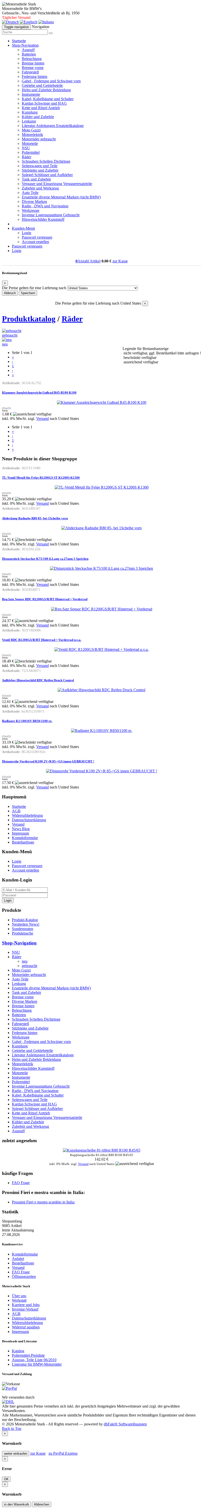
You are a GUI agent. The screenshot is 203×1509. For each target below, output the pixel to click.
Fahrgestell (30, 72)
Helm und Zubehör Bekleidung (46, 90)
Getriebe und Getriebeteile (42, 85)
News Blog (21, 829)
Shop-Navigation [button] (25, 45)
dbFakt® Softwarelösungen (125, 1424)
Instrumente (31, 94)
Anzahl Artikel (88, 261)
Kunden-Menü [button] (23, 228)
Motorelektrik (32, 134)
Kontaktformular (25, 838)
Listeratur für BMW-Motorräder (37, 1364)
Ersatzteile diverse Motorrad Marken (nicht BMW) (61, 197)
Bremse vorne (33, 67)
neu (5, 344)
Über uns (19, 1296)
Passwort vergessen (37, 237)
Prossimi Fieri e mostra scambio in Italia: (43, 1202)
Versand (42, 418)
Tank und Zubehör (36, 179)
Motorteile (30, 143)
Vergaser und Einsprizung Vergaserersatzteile (57, 184)
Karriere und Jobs (26, 1305)
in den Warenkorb (16, 1504)
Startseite (19, 41)
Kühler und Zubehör (38, 117)
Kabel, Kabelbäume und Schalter (48, 99)
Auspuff (28, 50)
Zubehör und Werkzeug (40, 188)
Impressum (20, 833)
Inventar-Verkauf (25, 1309)
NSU (26, 148)
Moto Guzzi (31, 130)
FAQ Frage (21, 1183)
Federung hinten (34, 76)
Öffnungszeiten (24, 1276)
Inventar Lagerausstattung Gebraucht (50, 215)
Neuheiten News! (25, 924)
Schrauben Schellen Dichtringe (46, 161)
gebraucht (9, 335)
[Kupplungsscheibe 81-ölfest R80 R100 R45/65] (101, 1150)
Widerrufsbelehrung (27, 815)
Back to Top (11, 1428)
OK (6, 1479)
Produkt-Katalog (25, 920)
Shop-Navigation (19, 942)
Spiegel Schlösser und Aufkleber (47, 175)
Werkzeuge (30, 210)
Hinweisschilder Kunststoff (43, 219)
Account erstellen (35, 242)
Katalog (18, 1351)
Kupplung (30, 112)
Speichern (28, 293)
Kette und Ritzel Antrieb (41, 108)
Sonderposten (22, 929)
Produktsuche (22, 933)
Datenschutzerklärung (29, 820)
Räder (26, 157)
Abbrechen (41, 1504)
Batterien (29, 54)
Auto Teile (30, 192)
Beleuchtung (32, 59)
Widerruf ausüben (26, 1327)
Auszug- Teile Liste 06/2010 (34, 1360)
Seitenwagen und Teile (39, 166)
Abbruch (10, 293)
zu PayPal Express (63, 1453)
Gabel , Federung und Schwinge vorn (51, 81)
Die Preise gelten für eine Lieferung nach (34, 288)
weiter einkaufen (15, 1453)
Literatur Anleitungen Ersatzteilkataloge (53, 126)
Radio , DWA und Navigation (45, 206)
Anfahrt (18, 1259)
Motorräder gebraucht (39, 139)
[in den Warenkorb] (9, 408)
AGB (16, 811)
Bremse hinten (33, 63)
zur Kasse (120, 261)
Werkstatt (19, 1300)
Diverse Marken (34, 201)
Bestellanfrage (23, 842)
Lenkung (29, 121)
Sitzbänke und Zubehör (40, 170)
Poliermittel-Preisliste (28, 1355)
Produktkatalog (28, 318)
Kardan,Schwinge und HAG (44, 103)
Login (26, 233)
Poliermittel (31, 152)
